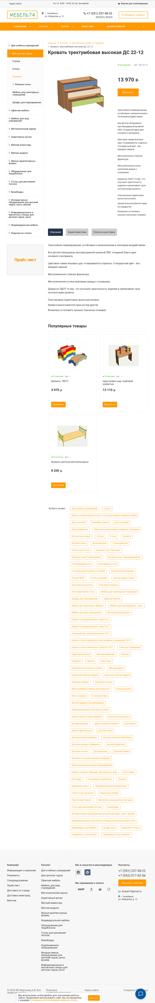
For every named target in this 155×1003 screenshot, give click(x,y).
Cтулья (16, 61)
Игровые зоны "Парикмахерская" (124, 557)
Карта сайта (15, 3)
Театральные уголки (82, 585)
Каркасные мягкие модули (85, 675)
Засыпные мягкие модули (117, 675)
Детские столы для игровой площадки (91, 758)
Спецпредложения (17, 880)
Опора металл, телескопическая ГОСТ (91, 633)
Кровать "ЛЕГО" (60, 381)
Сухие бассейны (124, 689)
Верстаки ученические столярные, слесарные (117, 529)
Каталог (43, 26)
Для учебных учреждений (25, 45)
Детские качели (79, 751)
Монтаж (11, 900)
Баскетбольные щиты (119, 716)
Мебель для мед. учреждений (19, 119)
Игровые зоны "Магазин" (108, 550)
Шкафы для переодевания (27, 102)
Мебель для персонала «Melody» (88, 605)
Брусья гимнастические (106, 723)
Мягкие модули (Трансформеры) (88, 703)
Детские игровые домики (84, 737)
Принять (94, 998)
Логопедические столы (83, 592)
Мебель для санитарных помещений (26, 93)
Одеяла (90, 661)
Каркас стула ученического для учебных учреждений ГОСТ (101, 640)
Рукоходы (77, 779)
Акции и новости (116, 26)
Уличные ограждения (129, 647)
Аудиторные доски (21, 137)
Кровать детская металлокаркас (70, 461)
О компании (19, 26)
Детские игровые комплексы (117, 737)
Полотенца (106, 661)
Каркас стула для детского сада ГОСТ (90, 619)
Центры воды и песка (123, 578)
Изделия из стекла (21, 233)
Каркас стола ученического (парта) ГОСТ (92, 647)
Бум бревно (130, 723)
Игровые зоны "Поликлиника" (86, 557)
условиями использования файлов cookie (53, 1000)
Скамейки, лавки (99, 522)
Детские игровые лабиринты (86, 744)
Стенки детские (120, 543)
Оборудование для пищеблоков (20, 172)
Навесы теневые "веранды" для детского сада (94, 772)
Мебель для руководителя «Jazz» (126, 605)
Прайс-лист (88, 26)
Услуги (65, 26)
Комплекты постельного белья (87, 668)
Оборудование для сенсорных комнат (90, 709)
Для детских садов (22, 53)
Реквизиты (13, 875)
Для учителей (78, 522)
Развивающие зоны (82, 564)
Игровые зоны (23, 84)
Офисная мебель (20, 110)
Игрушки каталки (103, 682)
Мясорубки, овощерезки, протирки (115, 800)
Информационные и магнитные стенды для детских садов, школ (21, 214)
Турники (122, 779)
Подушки (76, 661)
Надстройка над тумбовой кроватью (118, 382)
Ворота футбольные (82, 730)
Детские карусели (116, 744)
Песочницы (129, 772)
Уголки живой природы (122, 571)
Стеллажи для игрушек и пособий (88, 571)
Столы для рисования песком (22, 182)
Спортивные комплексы (100, 779)
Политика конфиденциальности (58, 991)
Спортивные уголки (107, 564)
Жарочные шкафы (109, 793)
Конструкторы (100, 696)
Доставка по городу (18, 890)
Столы (16, 69)
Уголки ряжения (99, 578)
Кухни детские (99, 543)
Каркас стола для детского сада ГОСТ (90, 626)
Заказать (128, 92)
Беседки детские (80, 723)
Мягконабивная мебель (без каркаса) (91, 689)
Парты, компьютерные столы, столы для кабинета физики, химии (104, 515)
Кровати (17, 76)
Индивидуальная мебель (24, 225)
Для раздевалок (80, 529)
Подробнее (58, 405)
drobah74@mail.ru (132, 891)
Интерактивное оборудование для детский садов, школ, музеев (23, 202)
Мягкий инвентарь (21, 145)
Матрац (125, 654)
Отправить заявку (133, 15)
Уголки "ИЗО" (78, 578)
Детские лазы (100, 751)
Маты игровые (79, 696)
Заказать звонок (104, 17)
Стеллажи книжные (108, 585)
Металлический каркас (23, 128)
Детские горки (105, 730)
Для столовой (122, 522)
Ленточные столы (81, 550)
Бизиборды (17, 192)
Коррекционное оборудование (50, 946)
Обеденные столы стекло (84, 834)
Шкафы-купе (109, 827)
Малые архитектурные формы (22, 162)
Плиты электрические (83, 793)
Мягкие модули (19, 153)
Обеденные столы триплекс (116, 834)
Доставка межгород (18, 895)
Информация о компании (21, 870)
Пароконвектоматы (82, 800)
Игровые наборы (80, 682)
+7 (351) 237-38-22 (99, 13)
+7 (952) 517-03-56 (132, 875)
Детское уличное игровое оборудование (92, 765)
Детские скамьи (122, 751)
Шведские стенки (80, 786)
